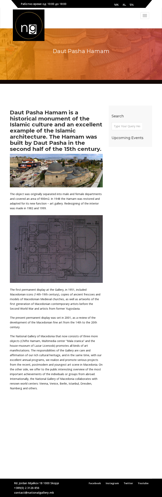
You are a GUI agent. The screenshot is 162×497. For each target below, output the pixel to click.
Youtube (143, 483)
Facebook (95, 483)
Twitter (128, 483)
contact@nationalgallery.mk (34, 492)
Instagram (112, 483)
